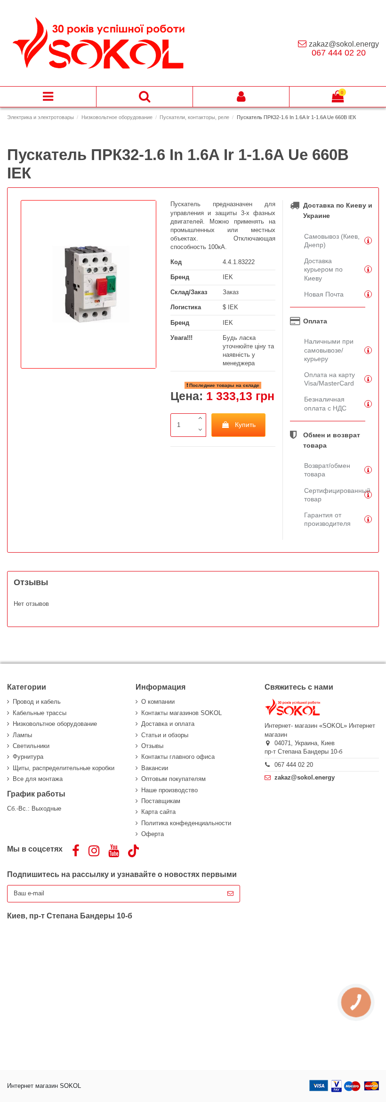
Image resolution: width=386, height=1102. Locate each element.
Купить (245, 424)
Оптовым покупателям (173, 778)
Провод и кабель (37, 701)
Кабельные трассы (39, 712)
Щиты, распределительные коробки (63, 768)
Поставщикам (160, 800)
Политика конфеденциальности (186, 823)
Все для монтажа (38, 778)
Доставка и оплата (167, 723)
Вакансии (154, 768)
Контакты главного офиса (178, 756)
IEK (228, 277)
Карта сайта (158, 811)
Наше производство (169, 790)
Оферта (152, 833)
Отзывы (152, 745)
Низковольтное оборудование (55, 723)
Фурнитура (28, 756)
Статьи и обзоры (164, 735)
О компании (158, 701)
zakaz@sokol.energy (344, 44)
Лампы (22, 735)
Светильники (31, 745)
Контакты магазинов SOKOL (181, 712)
